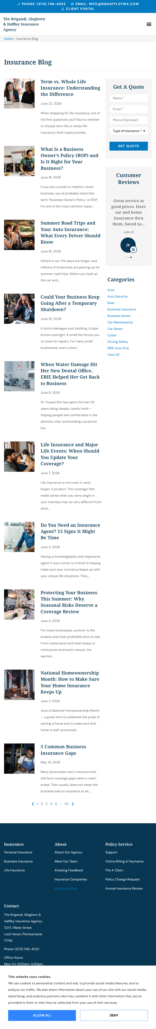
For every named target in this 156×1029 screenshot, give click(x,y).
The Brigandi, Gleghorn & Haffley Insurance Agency (24, 24)
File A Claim (114, 870)
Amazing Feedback (69, 870)
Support (111, 852)
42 (66, 804)
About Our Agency (68, 852)
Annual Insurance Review (124, 888)
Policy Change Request (122, 879)
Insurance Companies (71, 879)
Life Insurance (14, 870)
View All (113, 354)
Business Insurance (18, 861)
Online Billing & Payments (124, 861)
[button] (149, 24)
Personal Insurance (18, 852)
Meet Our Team (66, 861)
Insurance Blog (66, 888)
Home (8, 39)
